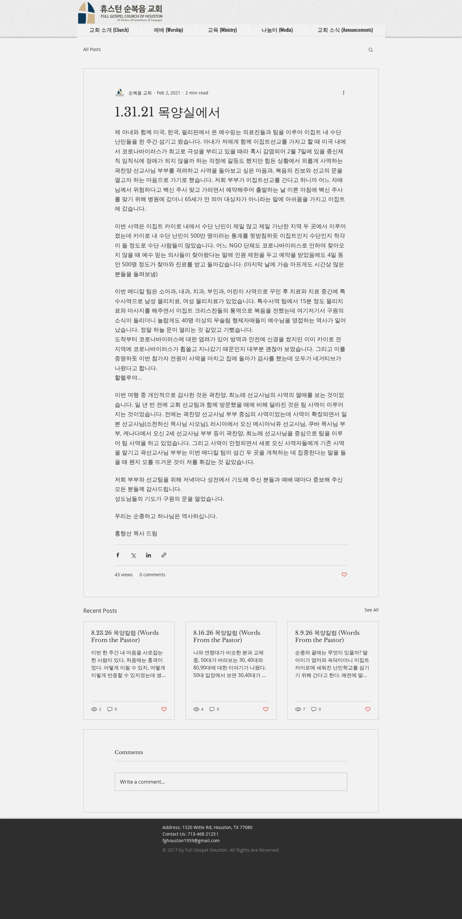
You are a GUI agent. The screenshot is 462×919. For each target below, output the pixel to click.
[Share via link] (164, 555)
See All (372, 610)
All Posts (92, 49)
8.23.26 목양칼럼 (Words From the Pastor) (125, 636)
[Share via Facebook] (118, 555)
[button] (371, 49)
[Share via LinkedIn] (148, 555)
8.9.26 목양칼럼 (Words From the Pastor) (327, 636)
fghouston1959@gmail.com (191, 840)
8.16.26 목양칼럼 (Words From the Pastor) (226, 636)
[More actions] (343, 92)
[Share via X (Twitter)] (133, 555)
